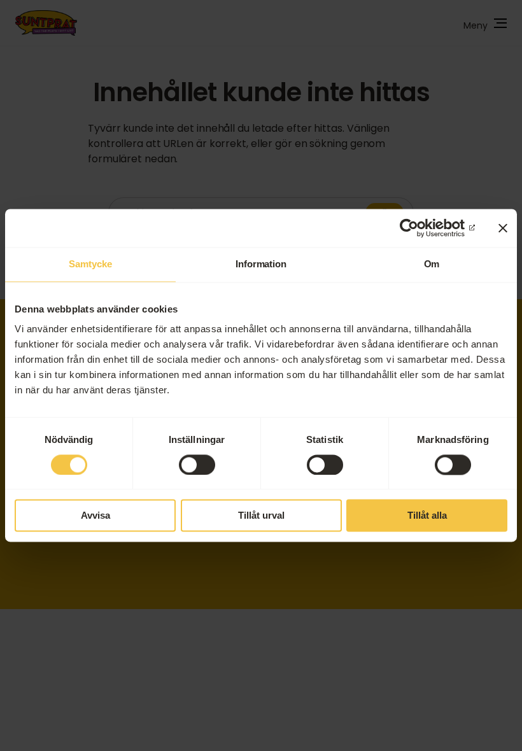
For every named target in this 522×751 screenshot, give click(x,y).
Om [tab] (432, 263)
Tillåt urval (261, 515)
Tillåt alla (427, 515)
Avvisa (95, 515)
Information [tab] (261, 263)
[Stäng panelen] (502, 227)
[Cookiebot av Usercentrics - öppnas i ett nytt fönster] (419, 227)
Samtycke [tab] (90, 263)
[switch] (197, 464)
